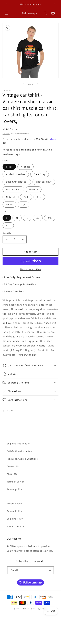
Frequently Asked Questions (22, 458)
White (9, 204)
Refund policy (14, 489)
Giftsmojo (25, 609)
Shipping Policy (15, 518)
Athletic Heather (15, 174)
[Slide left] (23, 84)
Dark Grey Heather (16, 181)
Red (39, 196)
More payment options (30, 269)
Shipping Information (18, 443)
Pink (26, 196)
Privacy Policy (14, 503)
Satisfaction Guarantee (19, 451)
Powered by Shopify (38, 609)
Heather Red (13, 189)
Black (9, 166)
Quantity (7, 232)
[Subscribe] (50, 570)
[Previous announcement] (6, 4)
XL (37, 217)
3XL (8, 225)
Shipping (6, 133)
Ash (23, 204)
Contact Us (13, 466)
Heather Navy (44, 181)
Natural (10, 196)
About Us (12, 473)
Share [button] (9, 410)
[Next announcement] (54, 4)
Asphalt (25, 166)
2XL (50, 217)
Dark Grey (39, 174)
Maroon (33, 189)
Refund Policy (14, 511)
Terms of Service (16, 481)
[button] (7, 13)
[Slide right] (38, 84)
